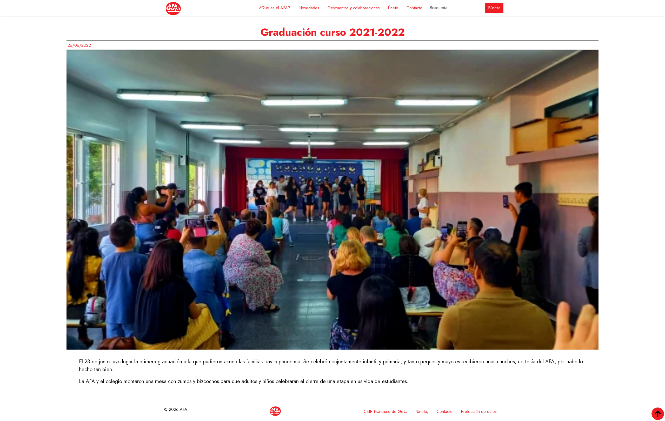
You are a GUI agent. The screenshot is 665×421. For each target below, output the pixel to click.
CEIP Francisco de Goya (385, 412)
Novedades (308, 8)
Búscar (494, 8)
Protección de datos (479, 412)
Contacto (414, 8)
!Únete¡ (422, 412)
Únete (393, 8)
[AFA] (173, 8)
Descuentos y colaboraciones (354, 8)
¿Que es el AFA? (274, 8)
